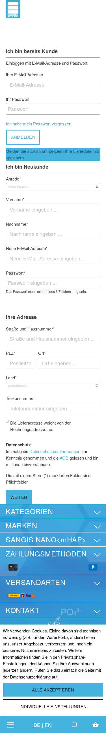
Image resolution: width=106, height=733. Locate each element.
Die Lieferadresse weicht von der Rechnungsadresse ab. (40, 426)
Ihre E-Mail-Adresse (24, 74)
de (36, 725)
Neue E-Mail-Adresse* (26, 248)
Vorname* (15, 199)
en (48, 724)
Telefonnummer (20, 398)
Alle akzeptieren (53, 690)
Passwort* (15, 273)
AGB (64, 458)
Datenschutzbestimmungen (54, 451)
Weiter (18, 497)
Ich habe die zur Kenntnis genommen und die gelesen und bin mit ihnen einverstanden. (52, 457)
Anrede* (13, 179)
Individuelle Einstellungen (53, 706)
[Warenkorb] (95, 724)
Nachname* (17, 224)
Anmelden (23, 137)
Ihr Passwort (17, 99)
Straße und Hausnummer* (30, 329)
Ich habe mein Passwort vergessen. (39, 124)
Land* (11, 377)
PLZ (10, 353)
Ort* (42, 353)
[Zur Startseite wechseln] (13, 8)
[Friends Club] (74, 724)
